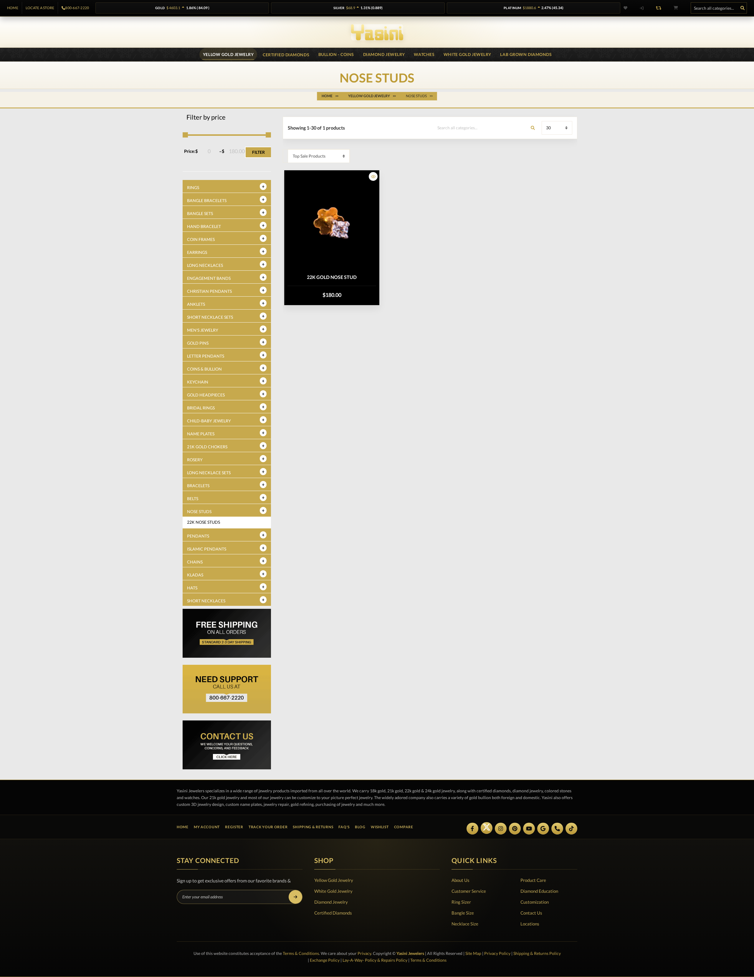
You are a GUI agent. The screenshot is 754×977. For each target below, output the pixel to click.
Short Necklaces (206, 600)
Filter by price (206, 117)
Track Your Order (268, 827)
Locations (529, 923)
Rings (193, 187)
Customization (534, 902)
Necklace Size (465, 923)
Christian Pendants (209, 291)
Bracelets (198, 485)
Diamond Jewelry (331, 902)
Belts (192, 498)
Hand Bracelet (204, 226)
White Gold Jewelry (333, 891)
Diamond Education (539, 891)
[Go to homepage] (377, 32)
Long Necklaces (205, 265)
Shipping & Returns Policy (537, 953)
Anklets (196, 304)
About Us (460, 880)
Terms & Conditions (301, 953)
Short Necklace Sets (210, 317)
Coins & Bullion (204, 368)
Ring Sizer (461, 902)
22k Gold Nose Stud (332, 277)
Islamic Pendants (206, 548)
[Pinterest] (515, 828)
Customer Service (469, 891)
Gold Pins (198, 342)
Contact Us (531, 912)
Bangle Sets (200, 213)
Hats (192, 587)
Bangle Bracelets (206, 200)
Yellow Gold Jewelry (333, 880)
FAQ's (344, 827)
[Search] (742, 8)
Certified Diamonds (333, 912)
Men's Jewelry (202, 330)
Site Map (473, 953)
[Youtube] (529, 828)
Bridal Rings (201, 407)
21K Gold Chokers (207, 446)
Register (234, 827)
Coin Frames (201, 239)
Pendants (198, 535)
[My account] (641, 8)
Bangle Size (463, 912)
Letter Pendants (205, 355)
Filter (258, 152)
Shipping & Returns (313, 827)
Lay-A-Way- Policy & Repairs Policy (375, 960)
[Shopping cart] (676, 8)
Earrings (197, 252)
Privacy (364, 953)
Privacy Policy (497, 953)
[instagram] (501, 828)
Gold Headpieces (206, 394)
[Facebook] (472, 828)
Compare (403, 827)
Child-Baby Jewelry (209, 420)
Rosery (195, 459)
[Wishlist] (629, 8)
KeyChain (197, 381)
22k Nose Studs (203, 522)
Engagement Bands (209, 278)
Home (12, 8)
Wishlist (380, 827)
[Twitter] (486, 828)
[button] (373, 176)
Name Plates (200, 433)
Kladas (195, 574)
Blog (360, 827)
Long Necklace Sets (209, 472)
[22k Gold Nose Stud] (331, 223)
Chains (195, 561)
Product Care (533, 880)
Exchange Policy (325, 960)
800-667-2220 (77, 8)
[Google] (543, 828)
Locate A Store (40, 8)
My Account (207, 827)
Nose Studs (199, 511)
